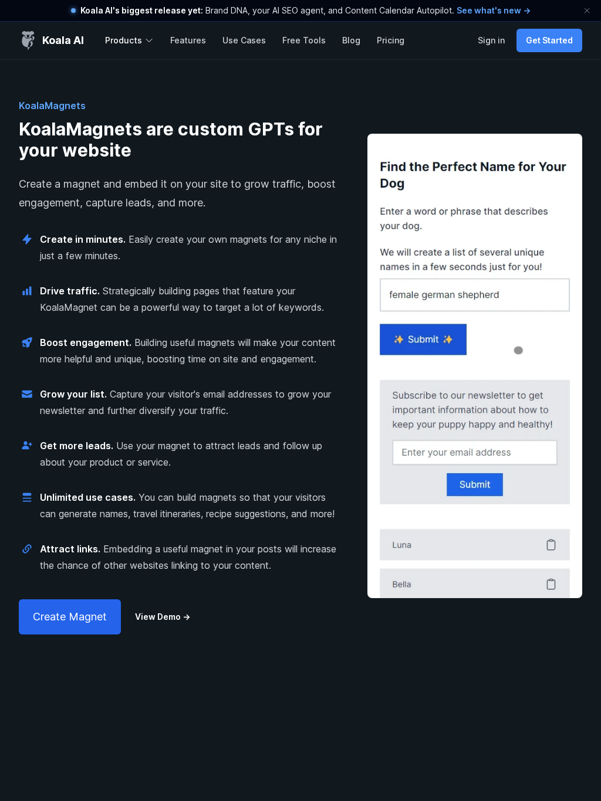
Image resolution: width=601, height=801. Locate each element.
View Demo (162, 617)
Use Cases (244, 40)
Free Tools (304, 40)
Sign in (491, 40)
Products (123, 40)
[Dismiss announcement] (587, 11)
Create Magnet (70, 616)
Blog (351, 40)
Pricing (390, 40)
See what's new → (494, 10)
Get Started (549, 40)
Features (188, 40)
